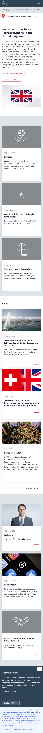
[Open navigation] (40, 16)
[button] (39, 669)
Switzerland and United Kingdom (19, 16)
